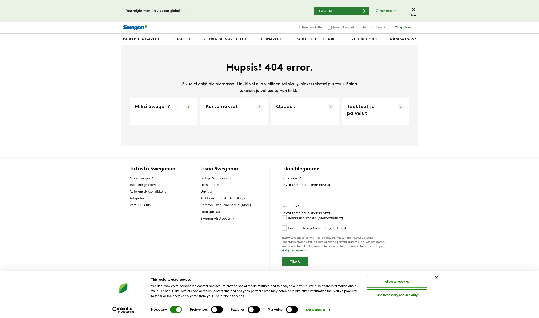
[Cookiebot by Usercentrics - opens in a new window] (123, 310)
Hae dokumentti (344, 27)
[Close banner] (436, 277)
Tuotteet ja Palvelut (145, 185)
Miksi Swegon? (141, 178)
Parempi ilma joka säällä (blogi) (225, 205)
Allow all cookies (397, 281)
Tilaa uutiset (210, 212)
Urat (365, 27)
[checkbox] (334, 223)
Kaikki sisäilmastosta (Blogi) (222, 198)
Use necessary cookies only (397, 295)
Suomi (380, 27)
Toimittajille (209, 185)
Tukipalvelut (139, 198)
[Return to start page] (135, 27)
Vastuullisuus (140, 205)
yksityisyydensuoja (294, 250)
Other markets (387, 11)
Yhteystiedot (403, 27)
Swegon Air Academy (217, 218)
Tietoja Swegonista (215, 178)
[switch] (217, 309)
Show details (315, 309)
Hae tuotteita (311, 27)
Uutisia (206, 191)
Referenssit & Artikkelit (148, 191)
